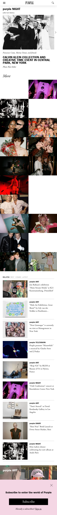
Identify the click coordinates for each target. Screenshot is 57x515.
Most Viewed (16, 277)
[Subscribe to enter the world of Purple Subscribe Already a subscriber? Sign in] (28, 32)
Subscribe (28, 502)
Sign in (38, 508)
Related (6, 277)
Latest (25, 277)
